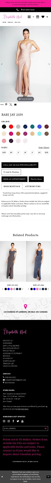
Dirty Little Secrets (11, 346)
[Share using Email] (15, 104)
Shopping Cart (9, 361)
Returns (6, 356)
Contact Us (8, 341)
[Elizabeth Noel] (12, 16)
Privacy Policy (9, 351)
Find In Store (36, 179)
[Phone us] (17, 9)
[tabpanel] (25, 64)
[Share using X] (11, 104)
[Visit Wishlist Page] (42, 16)
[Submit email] (45, 428)
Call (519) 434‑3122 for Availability (19, 165)
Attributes (33, 186)
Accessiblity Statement (12, 353)
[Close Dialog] (2, 477)
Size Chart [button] (44, 147)
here (25, 481)
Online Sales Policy (11, 348)
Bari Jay (10, 22)
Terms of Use (8, 363)
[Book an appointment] (37, 16)
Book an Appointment (14, 179)
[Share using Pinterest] (6, 104)
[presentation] (32, 261)
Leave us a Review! (10, 366)
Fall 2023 (17, 22)
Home (4, 22)
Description (12, 186)
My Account (8, 358)
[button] (29, 16)
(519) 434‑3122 (23, 409)
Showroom (7, 343)
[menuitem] (17, 9)
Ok (48, 477)
